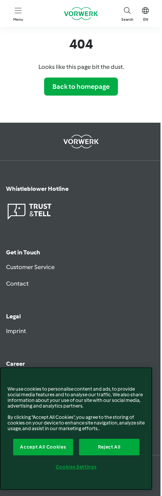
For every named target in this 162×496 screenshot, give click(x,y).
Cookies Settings (76, 467)
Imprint (16, 331)
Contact (17, 283)
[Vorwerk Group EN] (81, 13)
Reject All (109, 447)
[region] (76, 428)
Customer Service (30, 267)
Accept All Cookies (43, 447)
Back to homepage (81, 86)
